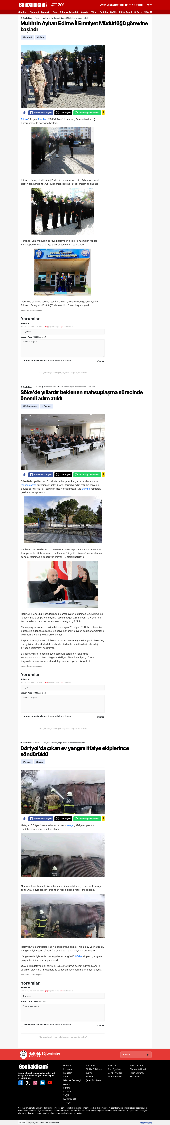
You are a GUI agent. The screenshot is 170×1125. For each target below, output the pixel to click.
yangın (70, 825)
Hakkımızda (91, 1065)
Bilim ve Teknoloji (69, 12)
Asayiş (84, 12)
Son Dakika (27, 18)
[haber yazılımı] (146, 1122)
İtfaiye (78, 956)
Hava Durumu (137, 1065)
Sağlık (113, 12)
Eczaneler (135, 1076)
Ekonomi (34, 12)
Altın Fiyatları (114, 1069)
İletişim (89, 1076)
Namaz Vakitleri (138, 1069)
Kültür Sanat (125, 12)
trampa (86, 488)
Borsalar (112, 1065)
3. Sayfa (138, 12)
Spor (55, 12)
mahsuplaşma (28, 485)
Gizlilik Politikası (94, 1069)
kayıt (61, 326)
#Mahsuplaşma (30, 406)
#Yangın (27, 762)
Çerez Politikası (93, 1080)
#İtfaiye (39, 762)
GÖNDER (100, 361)
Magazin (45, 12)
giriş (46, 326)
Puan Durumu (137, 1072)
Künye (89, 1072)
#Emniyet (27, 37)
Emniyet (42, 119)
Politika (104, 12)
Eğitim (93, 12)
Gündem (22, 12)
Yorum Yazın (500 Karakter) (33, 337)
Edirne (24, 119)
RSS (23, 1122)
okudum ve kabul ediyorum (47, 360)
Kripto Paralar (115, 1076)
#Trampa (46, 406)
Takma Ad (25, 323)
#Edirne (40, 37)
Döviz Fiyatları (115, 1072)
